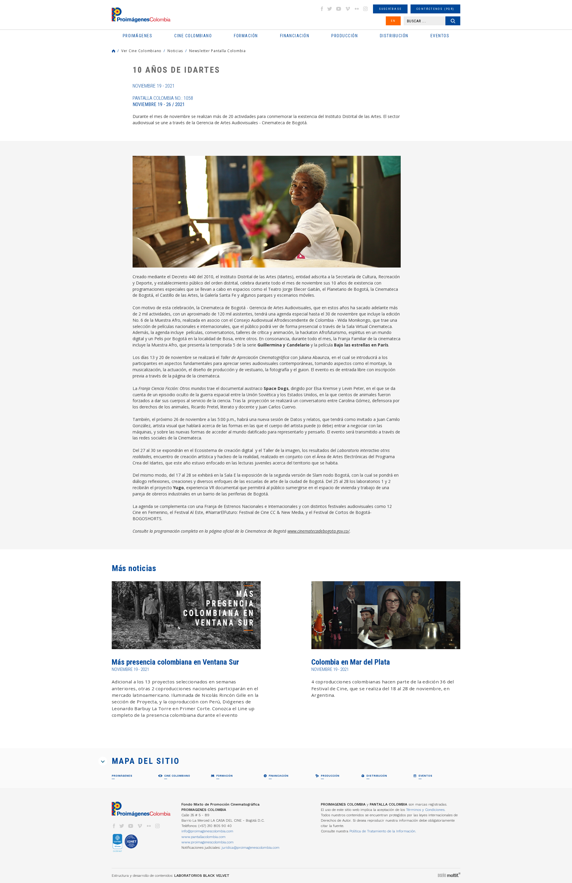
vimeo (348, 9)
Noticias (175, 50)
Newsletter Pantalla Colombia (217, 50)
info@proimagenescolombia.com (207, 831)
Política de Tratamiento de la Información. (382, 831)
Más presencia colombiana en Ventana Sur (175, 662)
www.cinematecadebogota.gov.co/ (318, 531)
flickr (357, 9)
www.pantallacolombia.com (203, 837)
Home (113, 50)
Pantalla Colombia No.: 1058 (163, 101)
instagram (366, 9)
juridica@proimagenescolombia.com (250, 847)
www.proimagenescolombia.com (207, 842)
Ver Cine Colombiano (141, 50)
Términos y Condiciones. (425, 810)
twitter (330, 9)
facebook (322, 9)
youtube (339, 9)
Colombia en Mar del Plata (350, 662)
